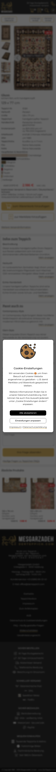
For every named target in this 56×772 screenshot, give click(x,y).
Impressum (15, 427)
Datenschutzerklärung (35, 427)
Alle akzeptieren (28, 413)
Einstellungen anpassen (28, 420)
